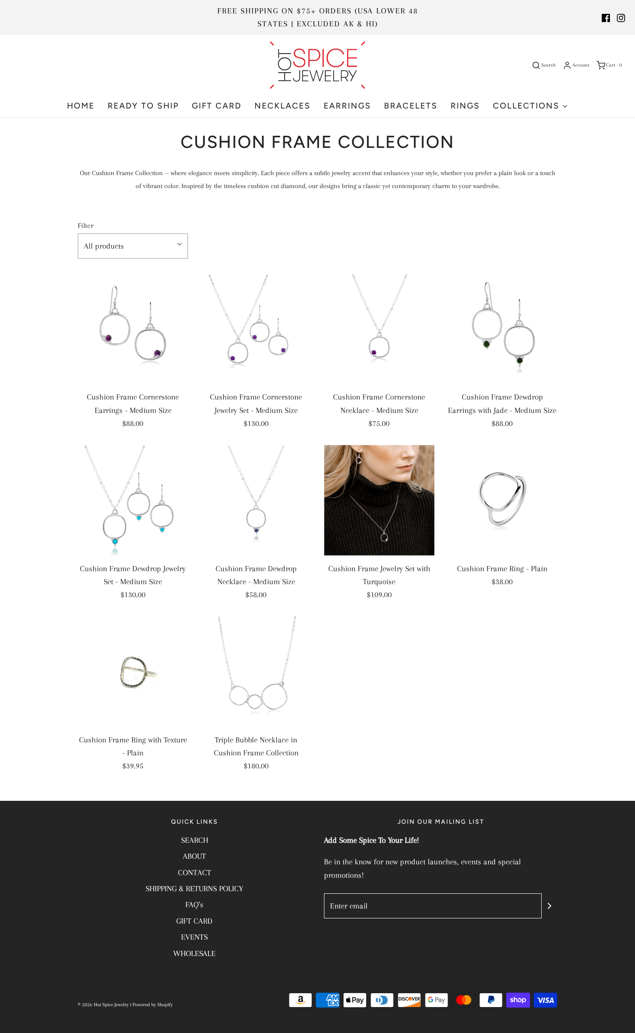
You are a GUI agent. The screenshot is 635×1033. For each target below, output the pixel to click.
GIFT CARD (216, 106)
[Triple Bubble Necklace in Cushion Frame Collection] (256, 672)
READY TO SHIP (143, 106)
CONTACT (194, 872)
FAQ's (194, 904)
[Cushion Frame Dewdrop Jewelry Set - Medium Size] (133, 500)
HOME (81, 106)
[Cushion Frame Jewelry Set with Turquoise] (379, 500)
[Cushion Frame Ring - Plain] (502, 500)
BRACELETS (411, 106)
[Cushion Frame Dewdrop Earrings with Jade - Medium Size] (502, 329)
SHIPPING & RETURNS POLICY (194, 888)
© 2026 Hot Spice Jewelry (103, 1004)
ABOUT (194, 856)
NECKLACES (282, 106)
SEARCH (194, 840)
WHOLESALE (194, 953)
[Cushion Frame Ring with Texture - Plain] (133, 672)
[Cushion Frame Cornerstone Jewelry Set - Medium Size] (256, 329)
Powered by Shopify (153, 1004)
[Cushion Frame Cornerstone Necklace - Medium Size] (379, 329)
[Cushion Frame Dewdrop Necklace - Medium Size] (256, 500)
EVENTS (194, 937)
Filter (86, 225)
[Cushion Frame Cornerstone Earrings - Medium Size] (133, 329)
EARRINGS (347, 106)
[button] (133, 246)
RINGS (465, 106)
